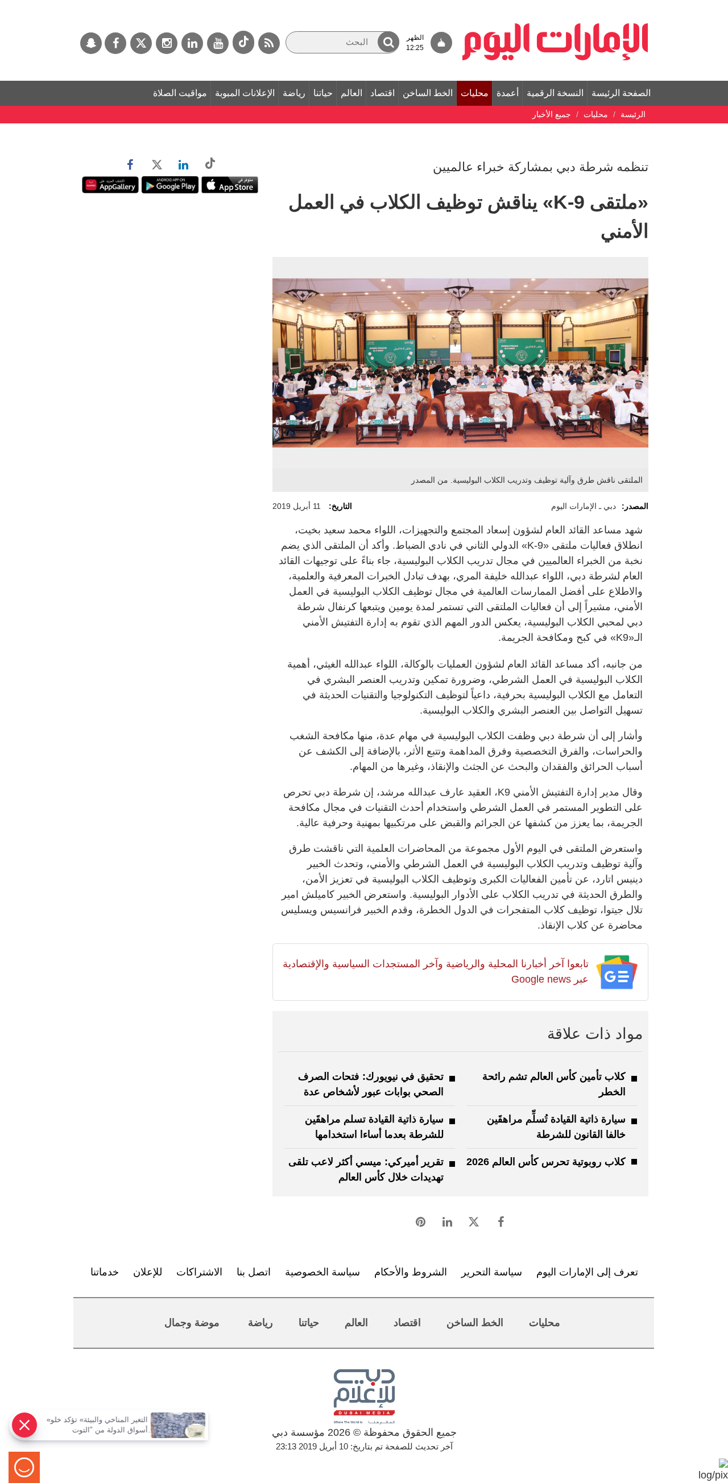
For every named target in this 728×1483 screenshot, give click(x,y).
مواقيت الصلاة (180, 93)
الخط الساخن (428, 93)
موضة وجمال (192, 1322)
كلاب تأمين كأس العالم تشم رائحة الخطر (554, 1084)
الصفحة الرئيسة (621, 93)
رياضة (294, 93)
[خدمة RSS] (269, 43)
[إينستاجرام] (166, 43)
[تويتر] (141, 43)
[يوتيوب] (218, 43)
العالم (351, 93)
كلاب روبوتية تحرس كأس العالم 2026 (546, 1161)
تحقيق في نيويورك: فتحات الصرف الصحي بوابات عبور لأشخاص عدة (371, 1084)
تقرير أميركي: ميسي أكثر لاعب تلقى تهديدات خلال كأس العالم (366, 1169)
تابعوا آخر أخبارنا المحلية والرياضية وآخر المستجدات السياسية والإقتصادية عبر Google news (435, 971)
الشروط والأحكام (410, 1272)
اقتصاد (382, 93)
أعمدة (508, 93)
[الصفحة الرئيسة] (555, 5)
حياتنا (323, 93)
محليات (475, 93)
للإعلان (147, 1272)
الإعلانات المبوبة (245, 93)
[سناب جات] (91, 43)
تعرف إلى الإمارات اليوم (587, 1272)
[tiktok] (243, 42)
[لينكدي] (192, 43)
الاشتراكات (199, 1272)
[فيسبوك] (115, 43)
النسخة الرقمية (555, 93)
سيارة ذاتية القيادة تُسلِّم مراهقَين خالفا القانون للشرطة (556, 1126)
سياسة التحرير (491, 1272)
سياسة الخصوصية (322, 1272)
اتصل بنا (254, 1272)
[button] (388, 41)
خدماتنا (104, 1272)
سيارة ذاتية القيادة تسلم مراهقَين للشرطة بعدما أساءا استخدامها (374, 1126)
